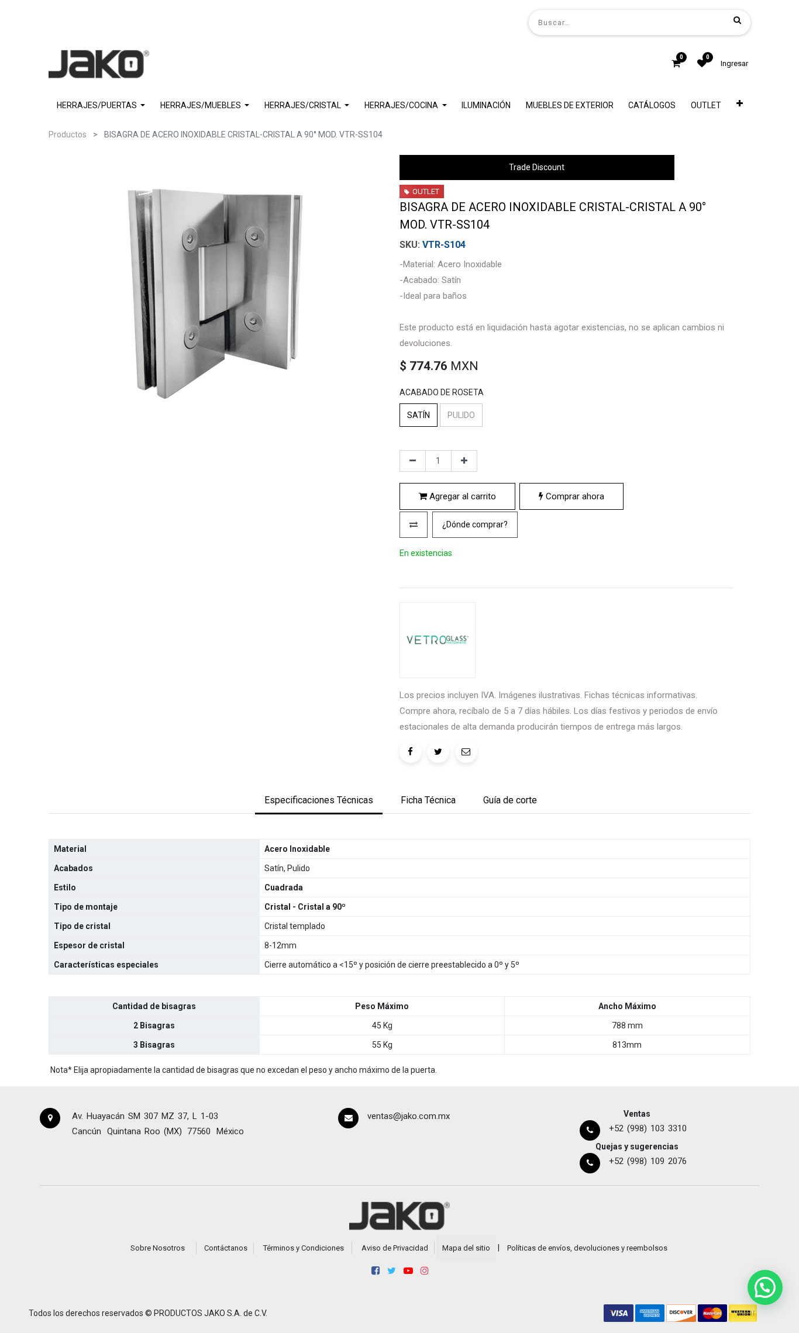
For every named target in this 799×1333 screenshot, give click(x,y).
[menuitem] (486, 105)
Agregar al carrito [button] (461, 496)
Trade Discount (536, 167)
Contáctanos (225, 1248)
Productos (68, 134)
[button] (739, 105)
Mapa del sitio (466, 1248)
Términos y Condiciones (303, 1248)
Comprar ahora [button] (573, 496)
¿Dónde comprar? (475, 524)
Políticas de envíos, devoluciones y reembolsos (587, 1248)
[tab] (319, 801)
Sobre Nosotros (157, 1248)
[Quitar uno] (412, 461)
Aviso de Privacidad (394, 1248)
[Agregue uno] (464, 461)
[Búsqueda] (737, 19)
